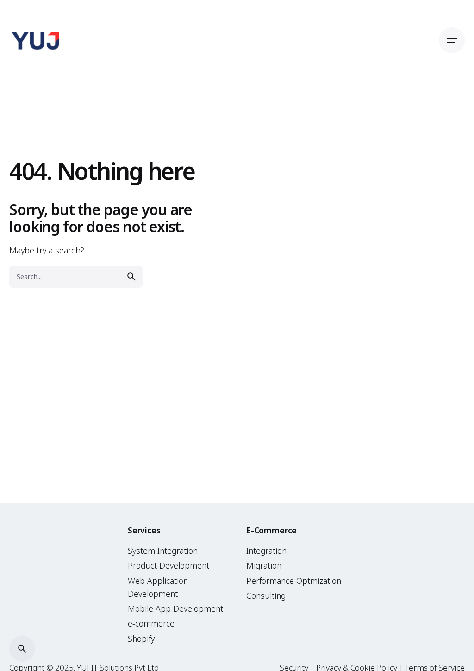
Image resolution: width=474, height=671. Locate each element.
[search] (131, 277)
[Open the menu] (452, 40)
